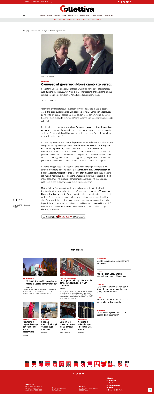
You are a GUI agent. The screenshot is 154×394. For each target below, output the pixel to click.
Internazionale (84, 16)
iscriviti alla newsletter (76, 20)
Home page (26, 31)
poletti (15, 207)
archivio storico (94, 20)
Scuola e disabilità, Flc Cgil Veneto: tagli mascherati (49, 325)
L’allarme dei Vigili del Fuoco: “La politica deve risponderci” (111, 313)
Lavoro (42, 16)
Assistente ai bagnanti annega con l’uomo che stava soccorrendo (30, 327)
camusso (27, 205)
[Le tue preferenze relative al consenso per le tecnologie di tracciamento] (150, 390)
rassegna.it (45, 31)
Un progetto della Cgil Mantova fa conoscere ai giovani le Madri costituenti (76, 283)
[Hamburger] (24, 15)
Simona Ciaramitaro (65, 332)
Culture (93, 16)
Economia (57, 16)
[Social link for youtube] (127, 2)
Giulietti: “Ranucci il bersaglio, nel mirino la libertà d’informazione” (41, 282)
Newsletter (44, 2)
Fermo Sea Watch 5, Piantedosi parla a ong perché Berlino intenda (114, 300)
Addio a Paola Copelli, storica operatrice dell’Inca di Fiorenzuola (111, 275)
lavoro (19, 205)
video (55, 20)
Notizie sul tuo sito (113, 385)
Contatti (26, 2)
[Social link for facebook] (121, 2)
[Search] (51, 2)
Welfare (70, 16)
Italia (76, 16)
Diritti (64, 16)
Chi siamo (110, 378)
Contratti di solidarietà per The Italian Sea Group (84, 325)
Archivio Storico (35, 31)
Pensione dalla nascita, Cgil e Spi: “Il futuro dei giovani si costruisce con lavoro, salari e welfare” (112, 289)
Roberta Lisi (29, 287)
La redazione (35, 2)
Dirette (99, 16)
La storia (110, 387)
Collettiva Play (108, 16)
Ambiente (49, 16)
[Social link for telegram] (130, 2)
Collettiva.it (29, 384)
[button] (14, 200)
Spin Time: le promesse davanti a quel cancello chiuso (68, 325)
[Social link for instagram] (124, 2)
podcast (62, 20)
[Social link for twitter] (119, 2)
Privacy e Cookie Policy (115, 390)
